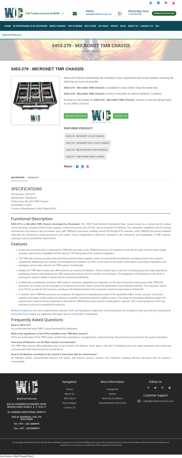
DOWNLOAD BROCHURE (164, 13)
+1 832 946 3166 (134, 14)
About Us (133, 26)
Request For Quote (76, 116)
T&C (157, 26)
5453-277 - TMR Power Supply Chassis (85, 156)
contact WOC (78, 314)
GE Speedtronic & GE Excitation (30, 26)
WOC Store (90, 26)
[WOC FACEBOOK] (148, 389)
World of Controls (20, 310)
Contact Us (146, 26)
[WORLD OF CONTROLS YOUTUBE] (173, 2)
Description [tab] (17, 177)
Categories (112, 389)
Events (114, 26)
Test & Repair (75, 26)
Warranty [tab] (33, 177)
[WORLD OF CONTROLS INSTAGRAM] (166, 2)
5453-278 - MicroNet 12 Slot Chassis (85, 136)
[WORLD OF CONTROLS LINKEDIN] (158, 2)
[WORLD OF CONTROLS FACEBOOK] (151, 2)
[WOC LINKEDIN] (155, 389)
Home (8, 26)
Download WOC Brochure (112, 402)
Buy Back (103, 26)
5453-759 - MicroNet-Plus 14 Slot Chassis (87, 143)
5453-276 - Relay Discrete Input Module (86, 149)
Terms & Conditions (112, 398)
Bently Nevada (57, 26)
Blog (123, 26)
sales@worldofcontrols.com (98, 14)
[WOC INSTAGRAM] (162, 389)
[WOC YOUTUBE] (169, 389)
